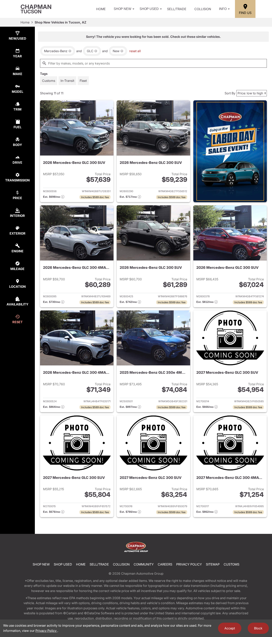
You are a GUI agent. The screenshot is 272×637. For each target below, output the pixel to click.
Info (223, 9)
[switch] (48, 80)
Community (144, 564)
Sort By (230, 93)
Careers (165, 564)
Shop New (122, 9)
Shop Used (149, 9)
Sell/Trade (176, 9)
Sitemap (213, 564)
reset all (135, 51)
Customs (231, 564)
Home (101, 9)
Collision (202, 9)
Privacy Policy (189, 564)
